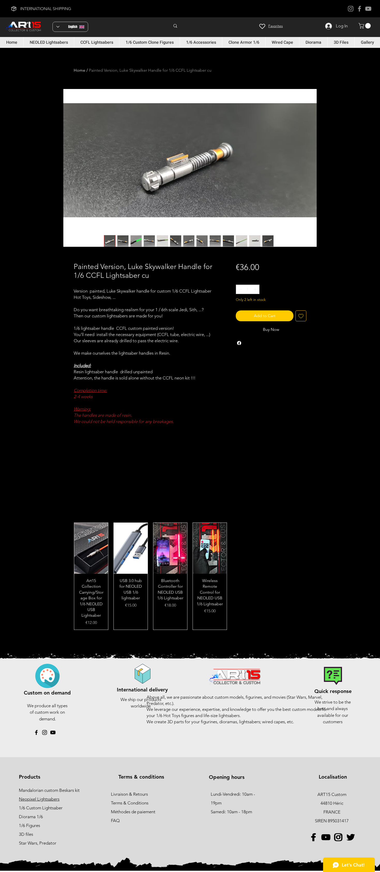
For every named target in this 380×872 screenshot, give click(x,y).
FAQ (115, 820)
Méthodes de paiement (133, 811)
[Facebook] (359, 8)
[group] (190, 576)
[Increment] (255, 289)
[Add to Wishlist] (300, 315)
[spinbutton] (247, 289)
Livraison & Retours (129, 794)
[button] (365, 25)
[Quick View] (91, 548)
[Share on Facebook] (239, 343)
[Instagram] (350, 8)
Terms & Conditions (129, 803)
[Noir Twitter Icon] (350, 837)
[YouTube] (368, 8)
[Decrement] (240, 289)
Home (79, 70)
